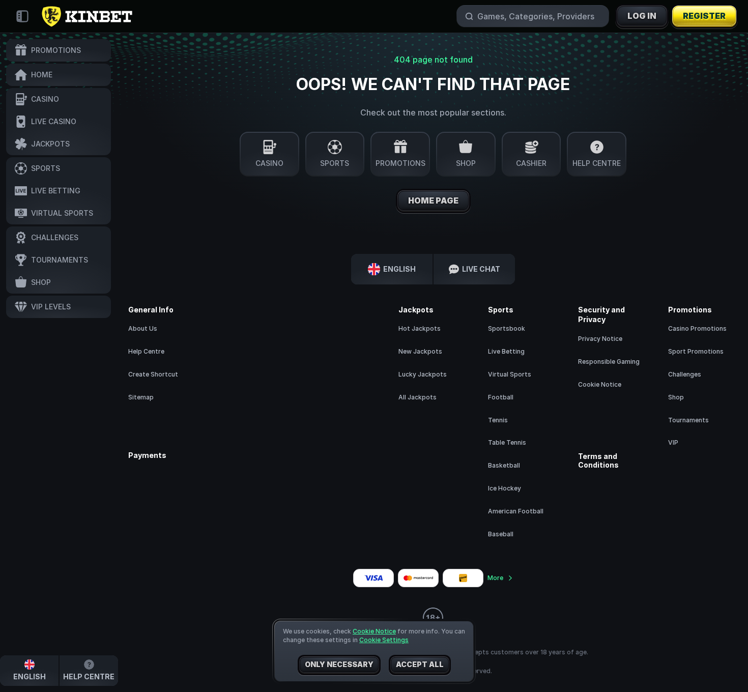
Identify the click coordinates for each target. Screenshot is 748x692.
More (495, 578)
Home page (433, 200)
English (399, 269)
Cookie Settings (384, 640)
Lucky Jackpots (422, 374)
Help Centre (146, 351)
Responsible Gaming (609, 361)
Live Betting (506, 351)
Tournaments (688, 420)
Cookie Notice (599, 384)
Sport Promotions (696, 351)
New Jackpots (420, 351)
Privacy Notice (600, 338)
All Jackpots (417, 397)
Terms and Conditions (598, 460)
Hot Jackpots (419, 328)
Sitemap (141, 397)
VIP (673, 442)
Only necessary (339, 664)
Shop (676, 397)
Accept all (420, 664)
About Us (142, 328)
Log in (641, 16)
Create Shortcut (153, 374)
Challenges (684, 374)
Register (704, 16)
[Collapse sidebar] (22, 16)
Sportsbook (506, 328)
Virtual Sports (509, 374)
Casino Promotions (697, 328)
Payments (147, 455)
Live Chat (481, 269)
